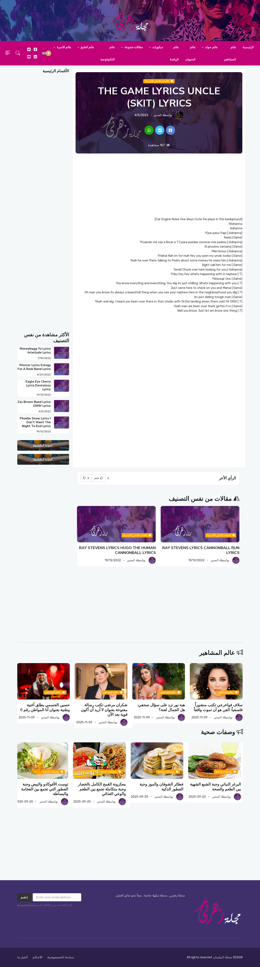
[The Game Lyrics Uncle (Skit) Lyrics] (170, 130)
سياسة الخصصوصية (60, 957)
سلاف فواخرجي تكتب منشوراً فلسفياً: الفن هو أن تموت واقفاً (218, 707)
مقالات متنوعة (133, 47)
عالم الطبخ (87, 47)
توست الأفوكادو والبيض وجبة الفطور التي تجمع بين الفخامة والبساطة (46, 789)
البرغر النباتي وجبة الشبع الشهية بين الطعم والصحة (217, 787)
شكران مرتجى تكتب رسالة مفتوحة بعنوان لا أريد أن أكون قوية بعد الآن (104, 709)
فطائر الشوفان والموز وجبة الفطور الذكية (163, 787)
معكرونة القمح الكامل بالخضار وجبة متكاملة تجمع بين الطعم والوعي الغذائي (104, 789)
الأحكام (37, 957)
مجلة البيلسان (222, 957)
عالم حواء (211, 47)
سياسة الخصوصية (27, 904)
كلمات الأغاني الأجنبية (157, 81)
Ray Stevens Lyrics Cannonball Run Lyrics (200, 550)
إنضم (24, 897)
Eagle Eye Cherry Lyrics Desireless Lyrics (38, 385)
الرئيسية (248, 47)
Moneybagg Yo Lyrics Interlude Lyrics (35, 351)
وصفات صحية (218, 732)
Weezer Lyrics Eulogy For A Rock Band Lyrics (34, 367)
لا (88, 478)
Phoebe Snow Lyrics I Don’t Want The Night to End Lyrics (35, 422)
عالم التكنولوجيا (108, 53)
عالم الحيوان (190, 53)
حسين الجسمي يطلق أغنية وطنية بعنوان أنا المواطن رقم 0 (45, 707)
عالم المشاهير (230, 53)
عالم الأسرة (63, 47)
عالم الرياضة (174, 53)
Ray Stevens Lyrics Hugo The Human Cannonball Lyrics (117, 550)
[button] (18, 53)
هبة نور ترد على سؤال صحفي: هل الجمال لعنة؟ (161, 707)
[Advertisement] (159, 185)
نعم (97, 478)
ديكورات (157, 47)
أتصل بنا (22, 957)
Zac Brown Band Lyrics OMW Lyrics (34, 404)
